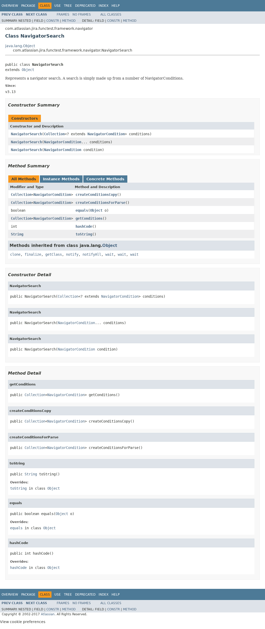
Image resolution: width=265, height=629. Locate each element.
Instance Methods (61, 179)
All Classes (110, 14)
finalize (33, 254)
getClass (53, 254)
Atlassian (48, 614)
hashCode (84, 226)
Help (116, 6)
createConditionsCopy (96, 194)
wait (109, 254)
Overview (10, 6)
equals (82, 210)
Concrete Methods (105, 179)
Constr (52, 21)
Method (69, 21)
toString (84, 234)
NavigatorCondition (106, 134)
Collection (54, 134)
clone (15, 254)
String (17, 234)
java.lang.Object (20, 46)
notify (72, 254)
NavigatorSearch (26, 134)
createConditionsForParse (100, 203)
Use (57, 6)
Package (28, 6)
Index (103, 6)
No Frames (81, 14)
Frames (63, 14)
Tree (68, 6)
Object (28, 70)
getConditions (89, 218)
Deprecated (85, 6)
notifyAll (92, 254)
